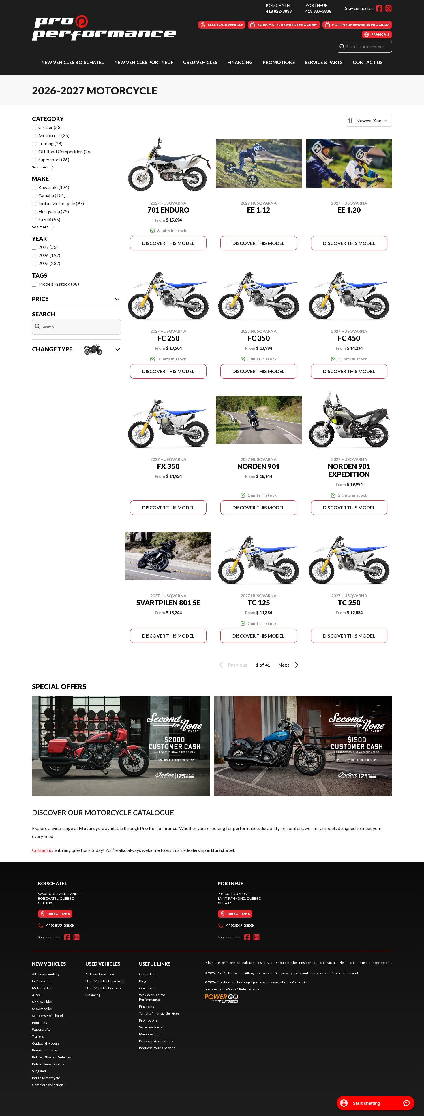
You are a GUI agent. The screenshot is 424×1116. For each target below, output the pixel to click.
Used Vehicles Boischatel (105, 981)
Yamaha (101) (51, 195)
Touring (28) (50, 143)
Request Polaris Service (157, 1048)
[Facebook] (379, 8)
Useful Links (154, 963)
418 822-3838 (279, 11)
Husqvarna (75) (53, 211)
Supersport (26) (53, 159)
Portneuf (316, 5)
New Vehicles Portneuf (143, 62)
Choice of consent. (344, 973)
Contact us (42, 850)
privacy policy (291, 973)
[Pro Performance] (104, 27)
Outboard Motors (45, 1043)
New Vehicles (49, 963)
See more (40, 167)
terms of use (318, 973)
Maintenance (149, 1034)
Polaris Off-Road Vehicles (51, 1057)
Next (284, 664)
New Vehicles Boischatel (72, 62)
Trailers (38, 1036)
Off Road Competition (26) (65, 151)
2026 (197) (49, 255)
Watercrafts (41, 1029)
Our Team (147, 988)
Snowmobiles (42, 1009)
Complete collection (47, 1085)
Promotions (279, 62)
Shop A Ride (237, 989)
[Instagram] (388, 8)
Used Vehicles (200, 62)
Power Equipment (46, 1050)
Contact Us (368, 62)
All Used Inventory (99, 974)
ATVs (36, 995)
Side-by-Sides (42, 1002)
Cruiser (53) (50, 127)
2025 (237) (49, 263)
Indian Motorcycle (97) (61, 203)
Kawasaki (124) (53, 187)
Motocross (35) (54, 135)
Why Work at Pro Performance (152, 997)
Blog (142, 981)
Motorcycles (42, 988)
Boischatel (278, 5)
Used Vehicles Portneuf (103, 988)
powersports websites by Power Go (280, 982)
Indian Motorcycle (46, 1078)
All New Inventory (45, 974)
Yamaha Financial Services (159, 1013)
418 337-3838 (318, 11)
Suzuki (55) (49, 219)
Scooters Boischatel (47, 1015)
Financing (240, 62)
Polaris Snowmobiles (48, 1064)
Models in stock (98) (58, 284)
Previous (237, 664)
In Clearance (41, 981)
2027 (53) (48, 247)
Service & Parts (324, 62)
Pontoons (39, 1022)
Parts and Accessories (156, 1041)
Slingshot (39, 1071)
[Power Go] (256, 998)
